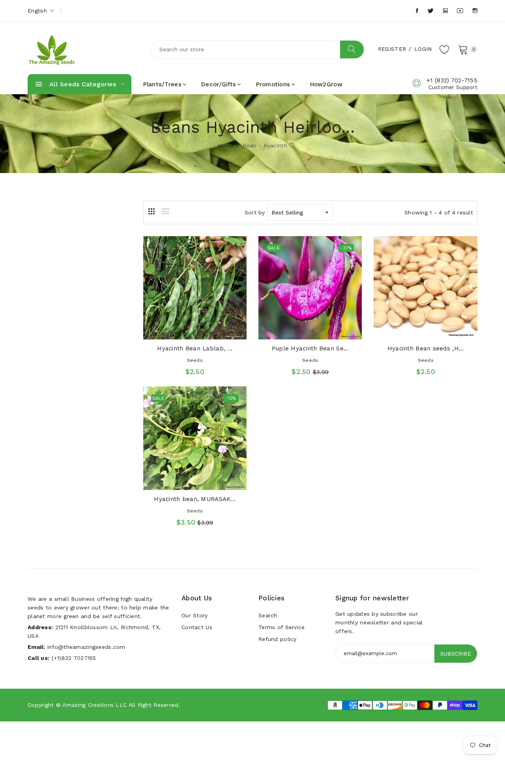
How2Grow (326, 84)
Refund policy (277, 639)
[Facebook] (417, 11)
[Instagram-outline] (475, 11)
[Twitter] (431, 11)
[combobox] (258, 49)
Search (267, 615)
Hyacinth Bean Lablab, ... (194, 348)
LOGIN (423, 49)
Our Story (194, 615)
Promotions (273, 84)
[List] (165, 211)
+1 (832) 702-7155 (451, 80)
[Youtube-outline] (460, 11)
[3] (151, 211)
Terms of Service (281, 627)
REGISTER (392, 49)
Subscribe (455, 653)
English (38, 10)
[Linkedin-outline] (445, 11)
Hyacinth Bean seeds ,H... (425, 348)
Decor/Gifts (218, 84)
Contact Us (196, 627)
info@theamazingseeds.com (86, 647)
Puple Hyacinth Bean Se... (310, 348)
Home (226, 145)
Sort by (255, 212)
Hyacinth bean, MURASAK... (195, 499)
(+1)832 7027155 (74, 658)
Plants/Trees (162, 84)
